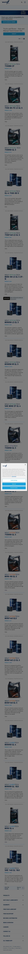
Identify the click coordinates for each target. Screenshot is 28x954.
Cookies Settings (14, 480)
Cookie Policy (14, 476)
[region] (14, 477)
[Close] (25, 464)
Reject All (14, 484)
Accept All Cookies (14, 487)
